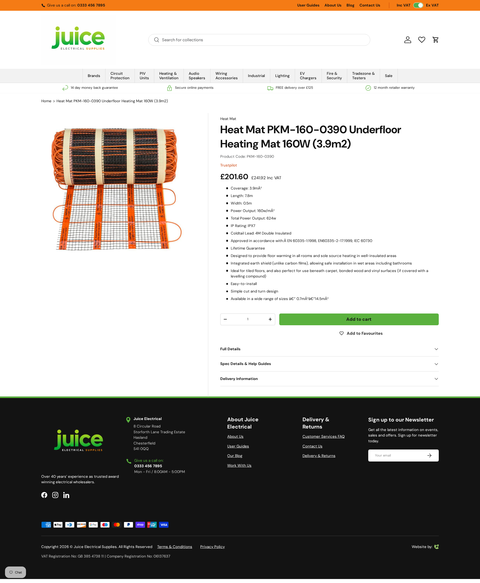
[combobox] (259, 40)
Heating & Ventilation (168, 75)
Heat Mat (228, 118)
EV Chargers (308, 75)
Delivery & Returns (319, 455)
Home (46, 101)
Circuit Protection (120, 75)
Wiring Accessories (227, 75)
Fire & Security (334, 75)
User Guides (308, 5)
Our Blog (234, 455)
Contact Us (370, 5)
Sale (388, 75)
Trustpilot (228, 165)
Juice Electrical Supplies (95, 546)
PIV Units (144, 75)
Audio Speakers (197, 75)
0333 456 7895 (91, 5)
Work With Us (239, 465)
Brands (94, 75)
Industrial (256, 75)
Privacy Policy (212, 546)
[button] (435, 39)
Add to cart (359, 319)
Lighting (282, 75)
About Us (333, 5)
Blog (350, 5)
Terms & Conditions (174, 546)
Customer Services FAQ (323, 436)
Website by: (422, 547)
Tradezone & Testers (363, 75)
